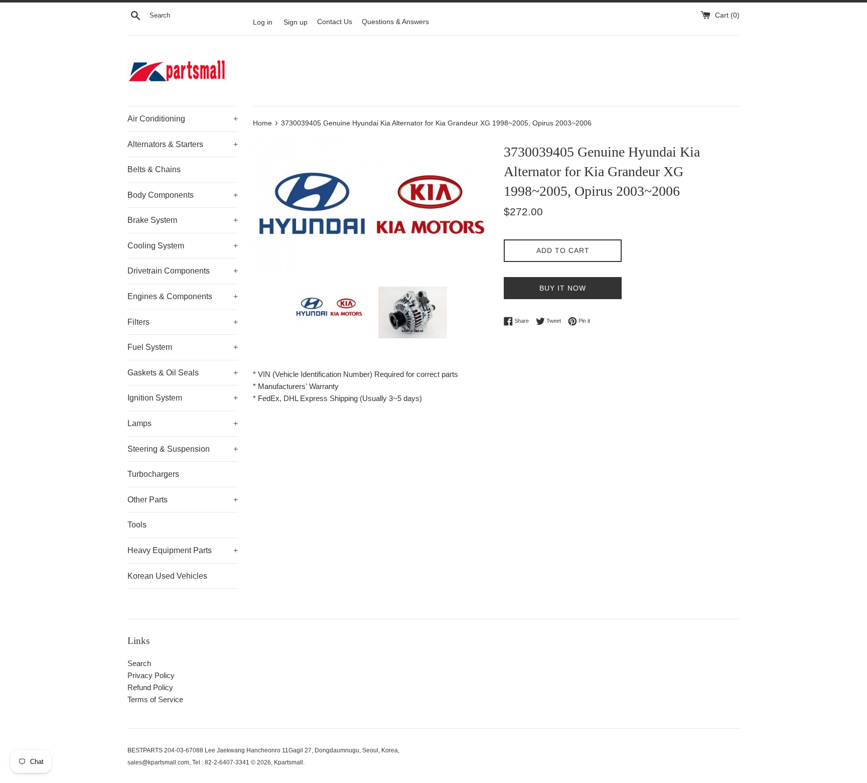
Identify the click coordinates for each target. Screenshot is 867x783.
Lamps (182, 423)
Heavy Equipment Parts (182, 550)
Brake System (182, 220)
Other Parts (182, 499)
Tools (137, 524)
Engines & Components (182, 296)
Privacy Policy (151, 675)
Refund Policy (150, 687)
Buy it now (562, 288)
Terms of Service (155, 699)
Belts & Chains (154, 169)
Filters (182, 322)
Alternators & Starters (182, 144)
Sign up (295, 22)
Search (139, 663)
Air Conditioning (182, 118)
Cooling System (182, 245)
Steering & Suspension (182, 449)
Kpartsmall (288, 762)
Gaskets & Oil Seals (182, 372)
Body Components (182, 195)
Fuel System (182, 347)
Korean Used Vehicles (167, 576)
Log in (262, 22)
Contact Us (334, 22)
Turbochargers (153, 474)
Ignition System (182, 398)
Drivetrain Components (182, 271)
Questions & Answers (395, 22)
